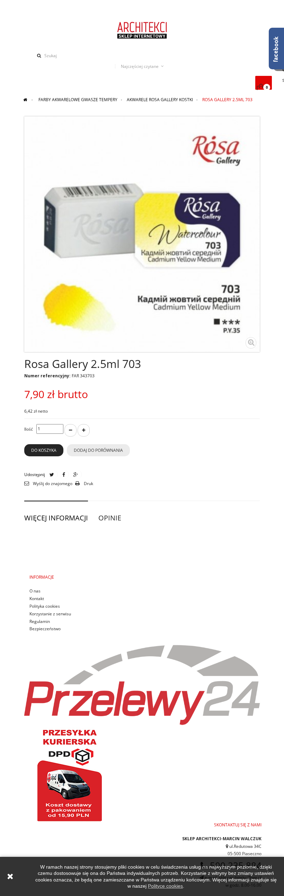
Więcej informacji (56, 517)
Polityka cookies (44, 606)
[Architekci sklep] (142, 30)
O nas (35, 591)
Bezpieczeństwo (45, 629)
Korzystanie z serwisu (50, 614)
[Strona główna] (25, 100)
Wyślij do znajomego (52, 483)
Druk (88, 483)
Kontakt (36, 598)
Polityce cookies (165, 886)
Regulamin (39, 621)
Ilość (28, 429)
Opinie (109, 517)
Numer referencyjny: (47, 376)
